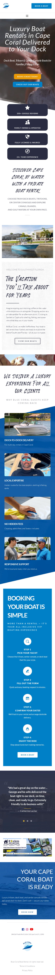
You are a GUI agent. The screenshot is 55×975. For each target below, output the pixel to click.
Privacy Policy (27, 970)
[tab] (24, 821)
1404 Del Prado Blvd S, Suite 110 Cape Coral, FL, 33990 (27, 934)
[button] (27, 16)
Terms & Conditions (27, 966)
